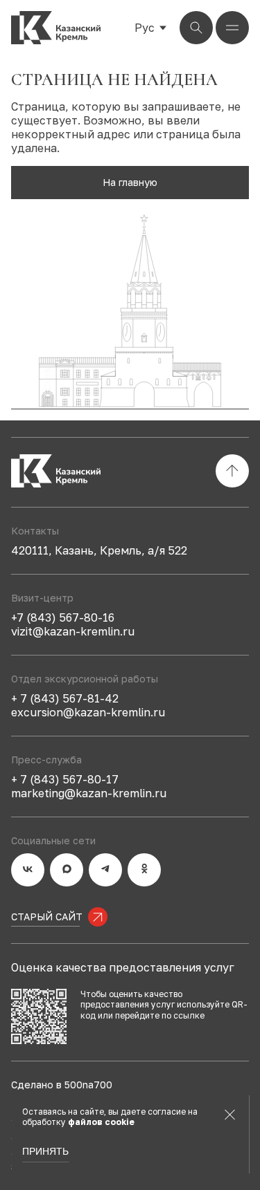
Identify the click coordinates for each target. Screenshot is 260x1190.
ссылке (189, 1015)
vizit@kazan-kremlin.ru (73, 631)
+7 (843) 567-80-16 (62, 617)
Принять (45, 1151)
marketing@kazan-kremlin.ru (88, 793)
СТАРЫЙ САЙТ (47, 916)
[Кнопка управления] (196, 27)
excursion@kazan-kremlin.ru (88, 712)
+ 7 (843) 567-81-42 (65, 698)
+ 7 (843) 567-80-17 (65, 779)
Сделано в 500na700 (61, 1084)
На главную (130, 182)
